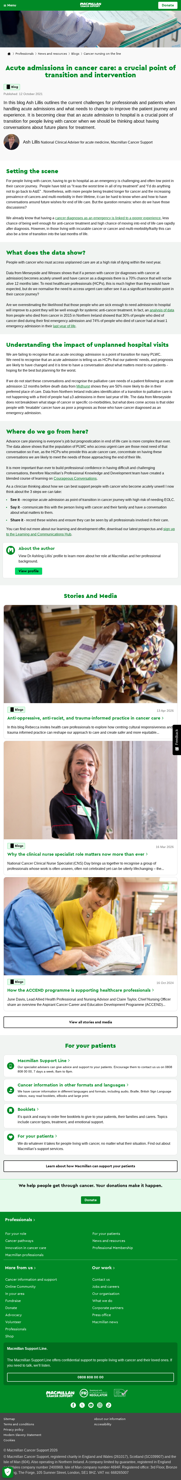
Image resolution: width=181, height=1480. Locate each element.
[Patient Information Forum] (121, 1394)
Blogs (75, 53)
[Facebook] (73, 1405)
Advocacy (13, 1315)
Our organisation (105, 1294)
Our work (102, 1268)
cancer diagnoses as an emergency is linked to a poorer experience (108, 218)
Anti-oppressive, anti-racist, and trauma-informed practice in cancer (83, 718)
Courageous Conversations (75, 478)
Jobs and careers (105, 1286)
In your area (14, 1294)
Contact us (101, 1279)
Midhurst (83, 386)
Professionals (24, 53)
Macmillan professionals (24, 1255)
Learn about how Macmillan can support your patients (90, 1166)
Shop (9, 1336)
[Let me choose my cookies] (7, 1472)
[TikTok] (108, 1405)
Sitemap (9, 1419)
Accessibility (102, 1424)
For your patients (106, 1234)
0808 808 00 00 (90, 1377)
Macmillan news (105, 1322)
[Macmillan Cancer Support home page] (9, 54)
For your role (15, 1234)
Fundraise (13, 1301)
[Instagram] (99, 1405)
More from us (19, 1268)
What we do (102, 1301)
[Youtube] (91, 1405)
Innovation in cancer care (25, 1248)
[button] (11, 5)
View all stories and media (90, 1022)
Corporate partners (107, 1308)
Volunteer (13, 1322)
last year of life (64, 326)
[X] (82, 1405)
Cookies (9, 1440)
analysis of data (162, 310)
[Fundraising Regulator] (93, 1394)
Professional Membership (112, 1248)
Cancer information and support (31, 1279)
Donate (168, 5)
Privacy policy (14, 1429)
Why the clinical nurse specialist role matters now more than (75, 854)
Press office (101, 1315)
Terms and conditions (19, 1424)
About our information (110, 1419)
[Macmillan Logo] (90, 5)
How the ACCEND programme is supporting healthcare (79, 990)
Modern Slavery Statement (22, 1435)
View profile (29, 571)
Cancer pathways (19, 1241)
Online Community (20, 1286)
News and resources (52, 53)
